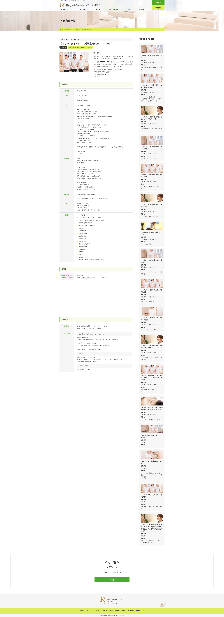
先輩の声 (97, 9)
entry (112, 580)
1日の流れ (82, 9)
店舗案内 (141, 9)
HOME (61, 29)
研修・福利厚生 (113, 9)
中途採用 (158, 8)
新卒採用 (158, 2)
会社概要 (138, 610)
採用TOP (82, 610)
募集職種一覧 (69, 29)
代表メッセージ (65, 9)
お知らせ (87, 610)
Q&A (128, 9)
